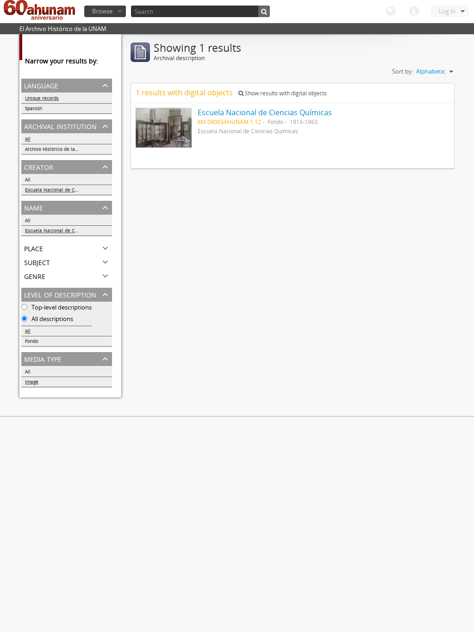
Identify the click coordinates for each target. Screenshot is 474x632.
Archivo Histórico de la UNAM (57, 149)
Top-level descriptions (61, 307)
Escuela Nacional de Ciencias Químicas (68, 189)
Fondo (31, 341)
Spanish (33, 108)
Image (31, 381)
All (28, 139)
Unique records (42, 98)
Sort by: (402, 71)
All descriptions (51, 319)
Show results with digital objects (285, 93)
